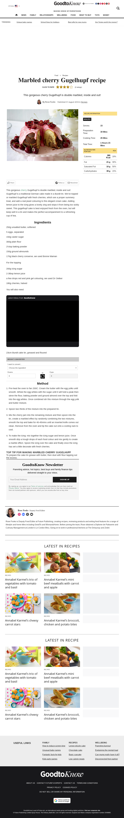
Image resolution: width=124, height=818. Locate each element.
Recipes (65, 75)
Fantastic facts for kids (51, 755)
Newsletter (74, 183)
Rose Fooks (50, 102)
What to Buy (85, 15)
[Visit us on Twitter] (98, 3)
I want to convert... (15, 364)
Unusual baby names (51, 750)
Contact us (69, 783)
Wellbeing (62, 15)
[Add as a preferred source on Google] (62, 800)
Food (73, 15)
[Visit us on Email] (107, 3)
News (23, 15)
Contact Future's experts (49, 783)
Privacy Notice (14, 488)
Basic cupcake (75, 755)
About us (30, 783)
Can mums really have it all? (107, 755)
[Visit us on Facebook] (96, 3)
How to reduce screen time (53, 746)
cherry (24, 190)
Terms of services (37, 486)
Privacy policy (54, 787)
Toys (97, 15)
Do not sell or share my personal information (62, 792)
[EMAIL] (32, 514)
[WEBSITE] (28, 514)
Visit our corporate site (92, 810)
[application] (42, 321)
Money (106, 15)
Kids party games (49, 759)
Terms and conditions (87, 783)
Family (33, 15)
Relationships (46, 15)
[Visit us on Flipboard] (104, 3)
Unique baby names (24, 22)
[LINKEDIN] (24, 514)
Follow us (61, 183)
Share (12, 183)
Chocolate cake (75, 750)
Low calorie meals (76, 759)
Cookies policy (70, 787)
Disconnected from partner (106, 759)
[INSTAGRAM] (20, 514)
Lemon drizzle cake (77, 746)
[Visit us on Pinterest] (102, 3)
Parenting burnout (103, 746)
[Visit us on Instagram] (100, 3)
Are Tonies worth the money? (106, 22)
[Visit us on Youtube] (109, 3)
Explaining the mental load (106, 750)
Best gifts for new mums (77, 22)
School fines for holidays (50, 22)
